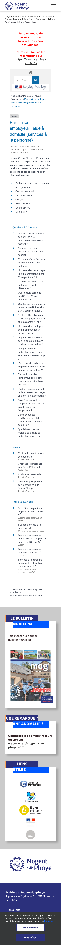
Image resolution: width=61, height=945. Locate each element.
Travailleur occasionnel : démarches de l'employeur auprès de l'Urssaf (32, 538)
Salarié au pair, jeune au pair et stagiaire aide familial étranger (30, 485)
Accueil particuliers (21, 95)
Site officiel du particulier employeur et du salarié (30, 510)
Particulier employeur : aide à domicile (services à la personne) (29, 102)
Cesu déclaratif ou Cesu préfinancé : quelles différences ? (30, 285)
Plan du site (13, 909)
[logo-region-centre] (31, 793)
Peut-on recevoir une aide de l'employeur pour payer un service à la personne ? (32, 392)
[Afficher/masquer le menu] (54, 5)
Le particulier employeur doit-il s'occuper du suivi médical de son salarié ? (31, 341)
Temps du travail (24, 195)
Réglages (48, 921)
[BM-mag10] (30, 649)
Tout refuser (30, 937)
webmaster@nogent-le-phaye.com (26, 745)
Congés (19, 199)
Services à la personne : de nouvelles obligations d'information (31, 563)
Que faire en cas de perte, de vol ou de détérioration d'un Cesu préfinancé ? (31, 307)
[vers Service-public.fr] (30, 87)
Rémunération (22, 203)
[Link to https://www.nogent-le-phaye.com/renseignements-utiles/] (30, 834)
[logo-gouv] (31, 820)
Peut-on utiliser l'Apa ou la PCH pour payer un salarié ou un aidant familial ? (32, 318)
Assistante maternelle (29, 474)
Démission (21, 211)
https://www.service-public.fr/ (30, 61)
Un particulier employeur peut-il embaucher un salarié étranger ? (31, 329)
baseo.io (38, 595)
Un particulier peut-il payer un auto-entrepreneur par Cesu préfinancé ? (32, 274)
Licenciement (22, 207)
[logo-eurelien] (30, 807)
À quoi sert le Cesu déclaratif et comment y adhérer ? (30, 251)
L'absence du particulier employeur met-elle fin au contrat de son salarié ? (31, 366)
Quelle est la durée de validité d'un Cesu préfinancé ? (29, 296)
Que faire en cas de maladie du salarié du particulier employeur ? (30, 432)
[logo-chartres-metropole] (30, 781)
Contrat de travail (24, 191)
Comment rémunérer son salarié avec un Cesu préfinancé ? (31, 262)
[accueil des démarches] (30, 73)
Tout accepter (30, 927)
